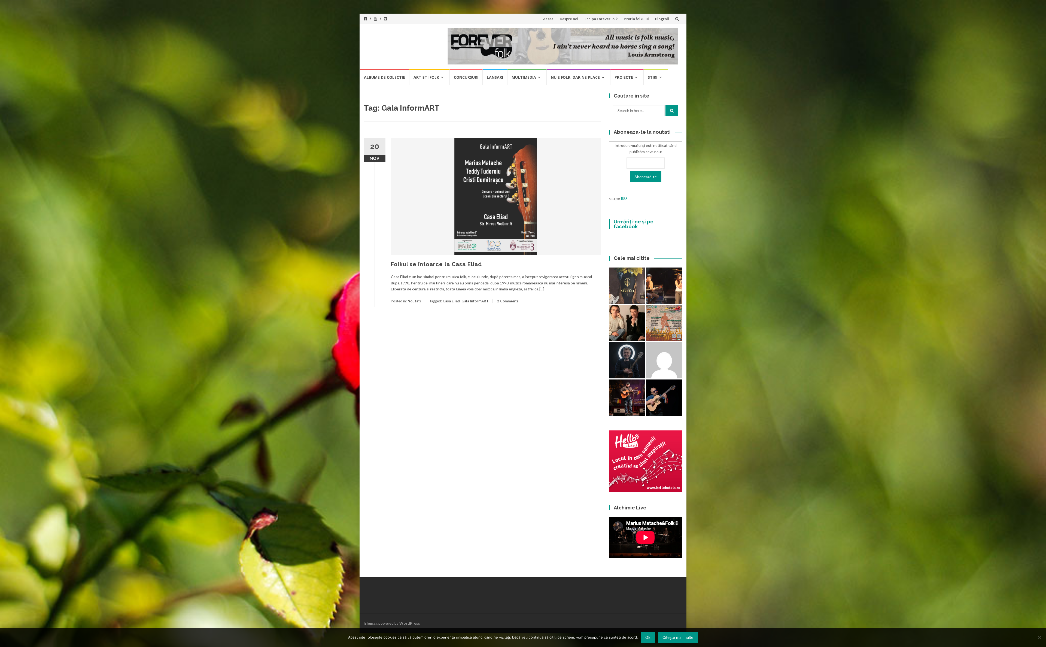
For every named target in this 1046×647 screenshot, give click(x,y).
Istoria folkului (636, 18)
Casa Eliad (451, 301)
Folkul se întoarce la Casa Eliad (436, 264)
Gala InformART (475, 301)
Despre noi (569, 18)
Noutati (414, 301)
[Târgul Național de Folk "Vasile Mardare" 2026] (664, 323)
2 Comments (508, 301)
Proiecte (624, 77)
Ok (647, 637)
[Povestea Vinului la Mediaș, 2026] (627, 286)
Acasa (548, 18)
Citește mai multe (677, 637)
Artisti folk (426, 77)
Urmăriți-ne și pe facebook (633, 224)
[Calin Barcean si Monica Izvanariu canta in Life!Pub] (627, 360)
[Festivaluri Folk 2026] (664, 286)
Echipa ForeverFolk (601, 18)
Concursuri (466, 77)
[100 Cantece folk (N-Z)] (627, 323)
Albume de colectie (384, 77)
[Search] (671, 110)
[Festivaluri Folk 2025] (627, 397)
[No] (1039, 637)
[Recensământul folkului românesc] (664, 397)
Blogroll (662, 18)
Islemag (371, 623)
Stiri (652, 77)
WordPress (409, 623)
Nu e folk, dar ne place (575, 77)
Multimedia (524, 77)
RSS (624, 198)
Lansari (495, 77)
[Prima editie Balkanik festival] (664, 360)
